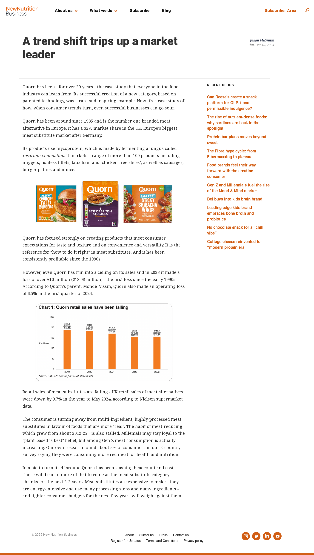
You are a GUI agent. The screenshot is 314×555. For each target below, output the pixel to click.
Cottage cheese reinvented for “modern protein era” (234, 244)
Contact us (181, 534)
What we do (101, 10)
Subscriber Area (280, 10)
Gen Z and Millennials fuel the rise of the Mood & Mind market (238, 187)
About (129, 534)
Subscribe (139, 10)
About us (64, 10)
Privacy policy (193, 540)
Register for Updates (126, 540)
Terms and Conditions (162, 540)
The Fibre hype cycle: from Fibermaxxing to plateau (231, 153)
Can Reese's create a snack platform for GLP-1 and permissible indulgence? (232, 102)
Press (163, 534)
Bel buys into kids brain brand (234, 199)
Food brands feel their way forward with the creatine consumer (231, 170)
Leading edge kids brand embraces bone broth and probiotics (230, 213)
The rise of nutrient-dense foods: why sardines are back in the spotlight (237, 122)
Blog (166, 10)
